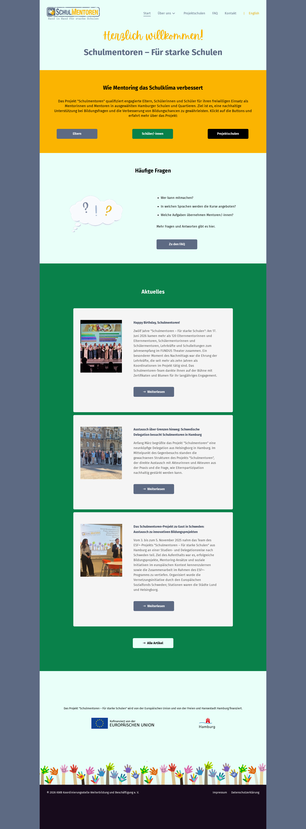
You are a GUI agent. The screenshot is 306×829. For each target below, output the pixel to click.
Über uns (164, 13)
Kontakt (230, 13)
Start (147, 13)
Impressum (220, 792)
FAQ (215, 13)
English (254, 13)
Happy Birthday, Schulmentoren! (157, 323)
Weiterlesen (156, 392)
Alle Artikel (155, 643)
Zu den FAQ (177, 244)
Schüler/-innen (152, 134)
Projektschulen (194, 13)
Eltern (77, 134)
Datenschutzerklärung (245, 792)
